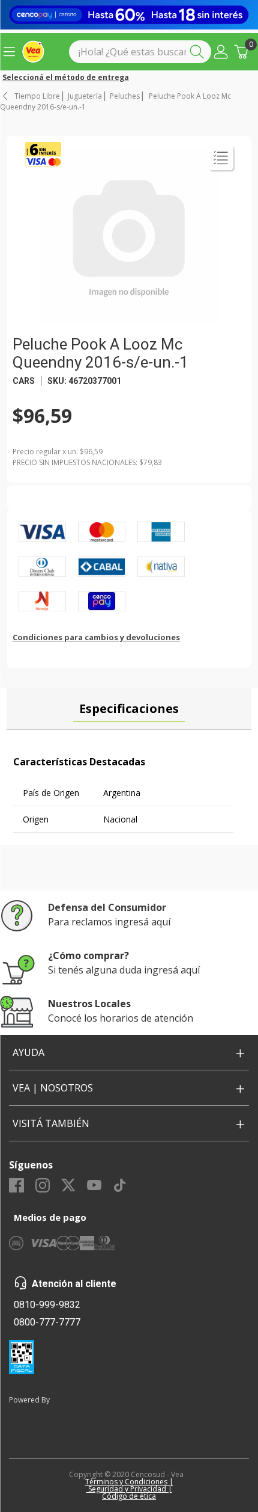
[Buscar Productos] (199, 51)
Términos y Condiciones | (129, 1482)
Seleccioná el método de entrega (65, 77)
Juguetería (85, 96)
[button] (220, 51)
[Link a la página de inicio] (6, 96)
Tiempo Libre (37, 96)
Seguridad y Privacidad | (129, 1489)
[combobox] (140, 51)
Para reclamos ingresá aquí (109, 921)
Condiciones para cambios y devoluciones (96, 637)
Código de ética (129, 1496)
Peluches (125, 96)
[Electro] (129, 14)
